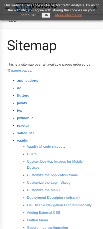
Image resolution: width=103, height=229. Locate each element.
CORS (32, 154)
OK (46, 15)
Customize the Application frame (52, 175)
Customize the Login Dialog (48, 182)
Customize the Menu (43, 190)
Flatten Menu (37, 220)
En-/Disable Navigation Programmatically (59, 205)
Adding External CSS (43, 212)
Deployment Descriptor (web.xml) (53, 197)
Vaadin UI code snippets (46, 146)
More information (68, 15)
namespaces (21, 70)
